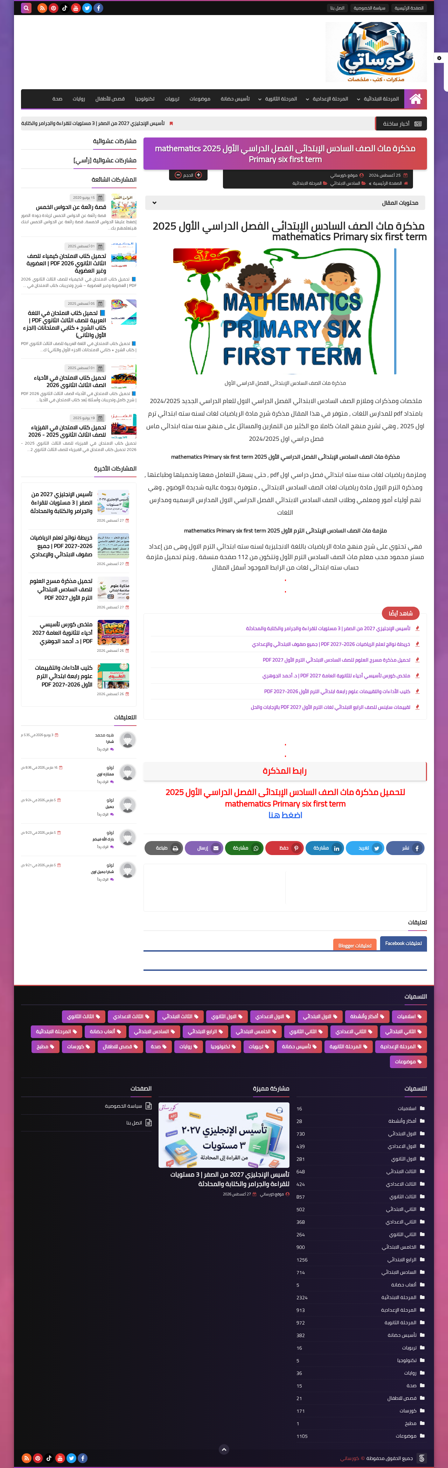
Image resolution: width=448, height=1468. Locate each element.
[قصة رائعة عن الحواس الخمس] (123, 206)
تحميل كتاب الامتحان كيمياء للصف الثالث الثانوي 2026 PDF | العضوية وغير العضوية (66, 263)
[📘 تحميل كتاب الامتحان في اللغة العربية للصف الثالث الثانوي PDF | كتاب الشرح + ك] (123, 312)
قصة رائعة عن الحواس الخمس (71, 207)
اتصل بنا (337, 8)
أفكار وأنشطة (364, 1016)
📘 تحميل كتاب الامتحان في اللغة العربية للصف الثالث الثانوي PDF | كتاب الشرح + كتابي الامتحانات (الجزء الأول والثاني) (64, 324)
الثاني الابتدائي (400, 1031)
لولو (110, 767)
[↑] (224, 1449)
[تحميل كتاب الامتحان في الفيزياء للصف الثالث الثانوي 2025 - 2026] (123, 426)
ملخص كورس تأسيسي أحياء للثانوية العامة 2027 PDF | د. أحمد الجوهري (336, 675)
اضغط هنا (285, 815)
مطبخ (42, 1046)
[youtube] (76, 8)
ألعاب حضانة (102, 1031)
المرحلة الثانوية (281, 98)
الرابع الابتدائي (202, 1031)
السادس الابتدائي (345, 183)
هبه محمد (104, 735)
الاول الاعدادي (269, 1016)
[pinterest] (53, 8)
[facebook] (98, 8)
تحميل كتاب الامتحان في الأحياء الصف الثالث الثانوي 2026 (70, 381)
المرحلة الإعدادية (330, 98)
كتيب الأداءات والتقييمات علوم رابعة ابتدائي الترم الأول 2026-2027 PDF (337, 691)
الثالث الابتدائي (177, 1016)
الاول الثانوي (224, 1016)
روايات (79, 98)
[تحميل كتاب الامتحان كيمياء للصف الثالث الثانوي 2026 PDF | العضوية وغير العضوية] (123, 254)
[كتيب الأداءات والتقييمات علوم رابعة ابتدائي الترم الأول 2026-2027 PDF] (113, 676)
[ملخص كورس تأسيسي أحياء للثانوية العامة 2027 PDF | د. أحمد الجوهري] (113, 632)
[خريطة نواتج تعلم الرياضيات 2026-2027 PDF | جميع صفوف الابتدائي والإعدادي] (113, 545)
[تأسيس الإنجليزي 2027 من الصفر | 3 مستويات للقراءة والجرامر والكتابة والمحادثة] (113, 502)
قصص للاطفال (117, 1046)
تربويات (172, 98)
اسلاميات (406, 1016)
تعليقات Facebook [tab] (403, 943)
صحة (57, 98)
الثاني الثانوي (303, 1031)
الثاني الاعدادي (351, 1031)
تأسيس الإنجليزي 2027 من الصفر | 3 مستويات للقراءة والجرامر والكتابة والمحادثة (149, 123)
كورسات (75, 1046)
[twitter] (87, 8)
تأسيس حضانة (235, 98)
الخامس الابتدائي (253, 1031)
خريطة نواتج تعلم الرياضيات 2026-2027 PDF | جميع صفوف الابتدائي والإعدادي (331, 644)
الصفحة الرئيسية (409, 8)
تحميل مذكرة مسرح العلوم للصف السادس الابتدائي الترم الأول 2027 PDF (336, 659)
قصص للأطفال (110, 98)
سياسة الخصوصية (369, 8)
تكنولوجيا (144, 98)
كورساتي (349, 1458)
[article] (218, 887)
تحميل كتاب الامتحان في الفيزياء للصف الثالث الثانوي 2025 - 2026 (67, 431)
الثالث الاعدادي (128, 1016)
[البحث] (26, 8)
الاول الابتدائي (317, 1016)
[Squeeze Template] (421, 1458)
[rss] (42, 8)
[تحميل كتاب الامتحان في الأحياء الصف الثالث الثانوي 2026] (123, 376)
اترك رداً (102, 749)
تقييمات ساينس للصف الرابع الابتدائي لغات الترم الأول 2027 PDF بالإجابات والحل (330, 707)
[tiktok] (65, 8)
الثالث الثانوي (80, 1016)
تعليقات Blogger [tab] (354, 945)
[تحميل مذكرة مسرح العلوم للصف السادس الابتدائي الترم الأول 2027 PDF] (113, 589)
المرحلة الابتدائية (381, 98)
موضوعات (200, 98)
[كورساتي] (376, 52)
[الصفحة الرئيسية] (415, 98)
